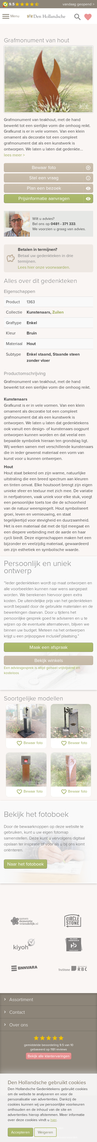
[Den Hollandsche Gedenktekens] (46, 16)
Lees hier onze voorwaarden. (44, 267)
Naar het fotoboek (25, 864)
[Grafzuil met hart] (71, 770)
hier (53, 1119)
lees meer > (14, 155)
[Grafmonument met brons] (71, 721)
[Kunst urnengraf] (26, 721)
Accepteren (20, 1132)
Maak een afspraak (48, 647)
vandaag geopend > (78, 4)
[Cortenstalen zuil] (26, 770)
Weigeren (45, 1132)
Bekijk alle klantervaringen (49, 1056)
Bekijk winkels (48, 660)
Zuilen (58, 312)
